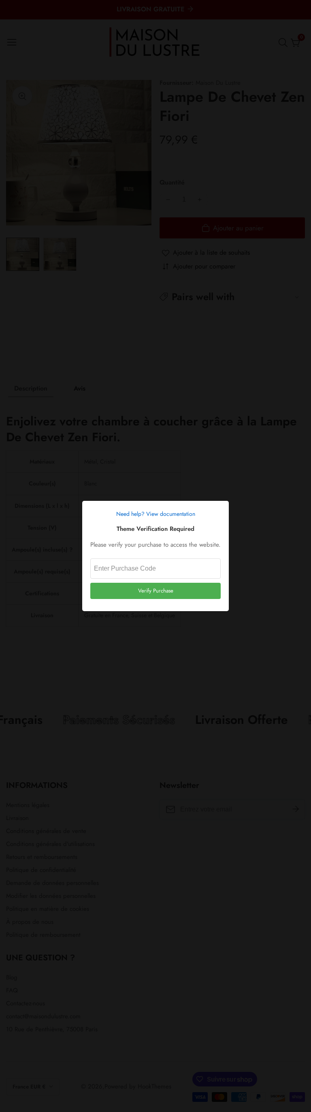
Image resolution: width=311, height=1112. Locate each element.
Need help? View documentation (155, 514)
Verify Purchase (155, 591)
